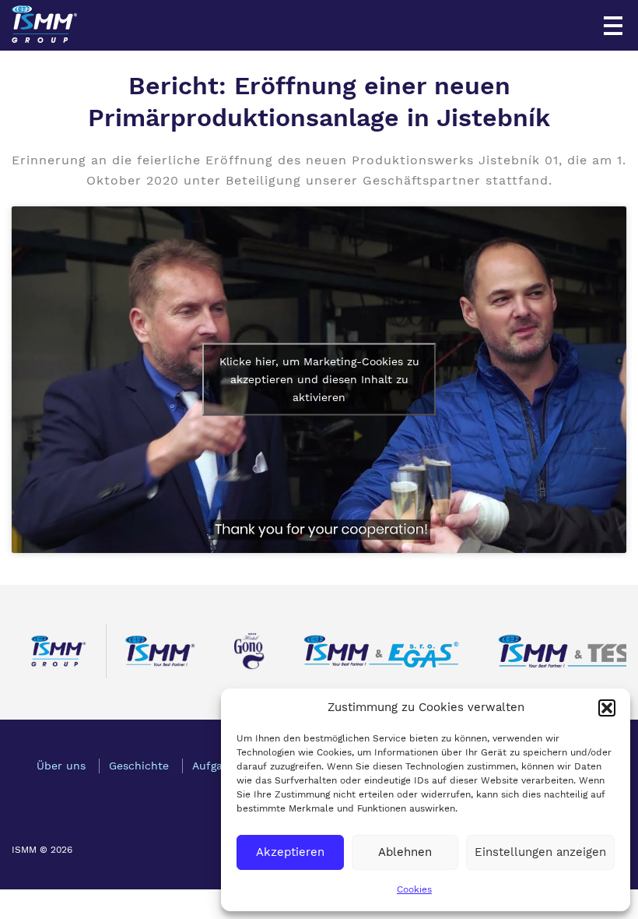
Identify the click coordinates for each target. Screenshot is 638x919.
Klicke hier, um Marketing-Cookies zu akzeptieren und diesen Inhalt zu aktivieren (319, 379)
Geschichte (139, 765)
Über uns (61, 765)
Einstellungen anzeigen (540, 852)
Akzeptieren (290, 852)
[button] (607, 708)
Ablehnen (405, 852)
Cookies (414, 889)
